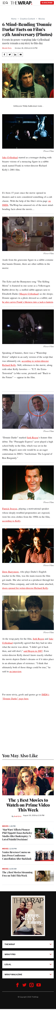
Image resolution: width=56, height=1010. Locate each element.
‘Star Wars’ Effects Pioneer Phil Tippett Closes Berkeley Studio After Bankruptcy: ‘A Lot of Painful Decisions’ (17, 834)
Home (13, 19)
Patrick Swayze (9, 508)
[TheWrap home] (21, 2)
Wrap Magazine (13, 974)
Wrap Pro (10, 954)
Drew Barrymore (10, 571)
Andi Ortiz (17, 816)
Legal (7, 964)
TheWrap (9, 944)
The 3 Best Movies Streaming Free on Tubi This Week (17, 874)
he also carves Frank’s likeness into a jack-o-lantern (27, 301)
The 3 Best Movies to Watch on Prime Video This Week (28, 804)
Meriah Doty (7, 48)
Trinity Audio (27, 106)
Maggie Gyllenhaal (29, 293)
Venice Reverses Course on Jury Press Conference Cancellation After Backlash (16, 855)
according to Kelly (11, 520)
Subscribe (47, 2)
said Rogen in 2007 (33, 651)
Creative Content (27, 19)
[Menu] (5, 2)
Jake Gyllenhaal (10, 157)
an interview (15, 671)
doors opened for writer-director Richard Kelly (25, 588)
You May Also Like (20, 755)
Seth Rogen (32, 437)
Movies (41, 19)
